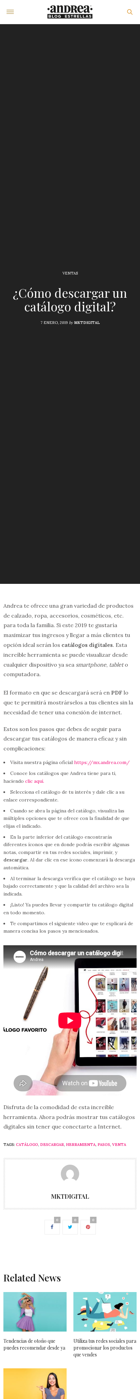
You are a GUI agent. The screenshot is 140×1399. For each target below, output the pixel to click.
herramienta (80, 1144)
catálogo (27, 1144)
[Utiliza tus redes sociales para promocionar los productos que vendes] (105, 1312)
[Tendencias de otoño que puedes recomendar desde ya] (35, 1312)
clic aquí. (34, 781)
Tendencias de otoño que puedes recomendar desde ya (34, 1344)
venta (119, 1144)
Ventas (70, 273)
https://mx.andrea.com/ (102, 762)
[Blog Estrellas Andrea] (70, 12)
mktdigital (87, 322)
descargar (52, 1144)
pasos (104, 1144)
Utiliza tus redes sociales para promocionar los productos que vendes (104, 1348)
